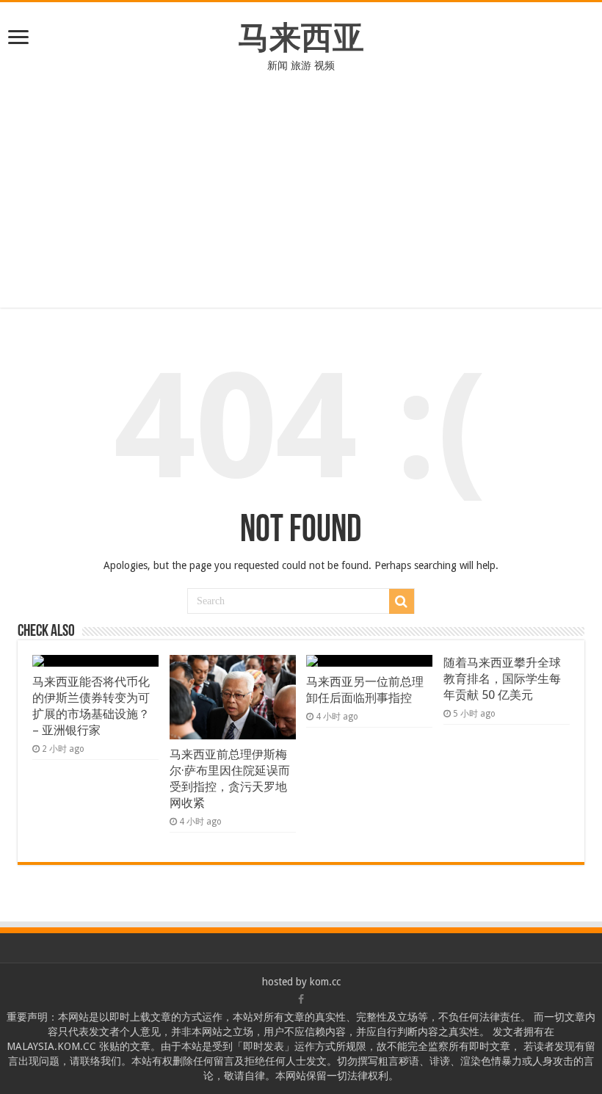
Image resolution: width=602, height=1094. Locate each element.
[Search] (401, 601)
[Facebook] (301, 999)
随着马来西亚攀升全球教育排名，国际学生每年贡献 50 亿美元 (502, 679)
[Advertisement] (301, 183)
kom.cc (325, 982)
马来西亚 (301, 37)
